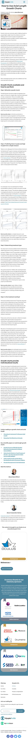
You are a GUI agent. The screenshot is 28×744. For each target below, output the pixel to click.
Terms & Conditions (17, 730)
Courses (14, 689)
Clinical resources (16, 694)
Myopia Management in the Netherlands (14, 462)
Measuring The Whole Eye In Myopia (13, 438)
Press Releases (4, 694)
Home (2, 686)
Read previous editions (6, 714)
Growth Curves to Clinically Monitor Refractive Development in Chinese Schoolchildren (13, 449)
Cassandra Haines (5, 516)
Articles (14, 686)
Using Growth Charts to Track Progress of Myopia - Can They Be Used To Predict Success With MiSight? (14, 454)
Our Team (3, 691)
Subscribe (20, 711)
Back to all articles (7, 568)
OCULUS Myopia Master (15, 390)
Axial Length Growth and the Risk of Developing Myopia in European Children (14, 459)
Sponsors (3, 697)
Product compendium (17, 691)
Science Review (6, 158)
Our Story (3, 689)
